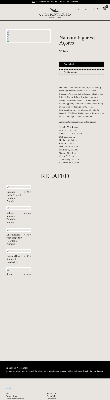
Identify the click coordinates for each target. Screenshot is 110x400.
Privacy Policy (52, 396)
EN (98, 9)
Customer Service (12, 396)
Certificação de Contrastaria (15, 399)
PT (94, 9)
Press (7, 394)
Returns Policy (52, 394)
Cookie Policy (51, 399)
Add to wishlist (70, 72)
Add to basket (70, 64)
